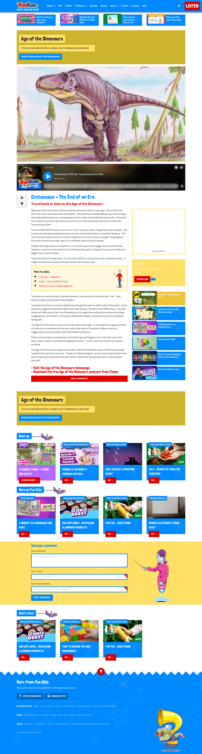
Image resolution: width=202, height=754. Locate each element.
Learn (113, 5)
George (53, 715)
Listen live (142, 279)
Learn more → (29, 480)
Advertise (41, 724)
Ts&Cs (50, 724)
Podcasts (80, 5)
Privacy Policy (61, 724)
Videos (68, 5)
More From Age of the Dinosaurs (40, 56)
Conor (72, 715)
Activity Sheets (84, 706)
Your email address (40, 583)
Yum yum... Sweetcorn (50, 277)
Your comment (38, 551)
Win (60, 5)
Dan (61, 715)
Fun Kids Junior (84, 715)
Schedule (28, 715)
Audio (50, 706)
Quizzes (94, 5)
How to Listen (41, 715)
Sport (43, 706)
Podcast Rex (103, 724)
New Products (109, 706)
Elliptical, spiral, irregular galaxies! (56, 286)
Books (104, 5)
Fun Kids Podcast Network (83, 724)
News (35, 706)
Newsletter (58, 696)
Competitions (69, 706)
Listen (192, 6)
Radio (50, 5)
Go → (68, 480)
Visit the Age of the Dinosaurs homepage (61, 368)
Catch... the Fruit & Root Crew (53, 281)
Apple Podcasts (32, 696)
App (144, 5)
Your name (36, 571)
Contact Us (29, 724)
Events (124, 5)
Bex (66, 715)
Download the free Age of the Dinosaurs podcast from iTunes (75, 372)
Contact (135, 5)
